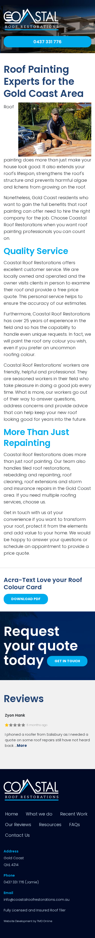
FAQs (74, 825)
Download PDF (25, 598)
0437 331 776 (47, 42)
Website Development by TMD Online (28, 921)
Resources (50, 825)
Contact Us (17, 835)
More (22, 745)
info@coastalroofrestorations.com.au (36, 899)
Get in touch (67, 661)
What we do (39, 814)
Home (11, 814)
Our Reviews (18, 825)
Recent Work (73, 814)
